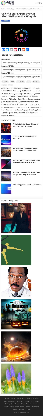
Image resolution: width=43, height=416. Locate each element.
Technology (10, 9)
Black (28, 81)
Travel (28, 409)
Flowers (17, 404)
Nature (22, 406)
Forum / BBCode (7, 73)
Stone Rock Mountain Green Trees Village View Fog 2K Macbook (26, 173)
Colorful (36, 81)
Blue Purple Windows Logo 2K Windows (24, 137)
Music (17, 406)
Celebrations (12, 401)
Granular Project (24, 412)
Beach (24, 398)
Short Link (5, 59)
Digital (37, 401)
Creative (27, 401)
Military (6, 406)
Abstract (7, 398)
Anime (19, 398)
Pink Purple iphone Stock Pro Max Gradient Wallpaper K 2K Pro (26, 161)
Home (3, 9)
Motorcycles (30, 398)
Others (28, 406)
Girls (12, 404)
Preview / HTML (7, 66)
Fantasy (7, 404)
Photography (35, 406)
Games (23, 404)
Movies (12, 406)
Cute (32, 401)
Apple (12, 81)
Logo (10, 85)
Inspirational (30, 404)
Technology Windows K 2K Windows (27, 184)
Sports (15, 409)
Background (20, 81)
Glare (4, 85)
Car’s (5, 401)
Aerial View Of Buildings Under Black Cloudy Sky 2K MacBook (25, 149)
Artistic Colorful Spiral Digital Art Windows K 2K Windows (26, 125)
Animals (13, 398)
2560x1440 (5, 81)
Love (36, 404)
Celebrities (20, 401)
